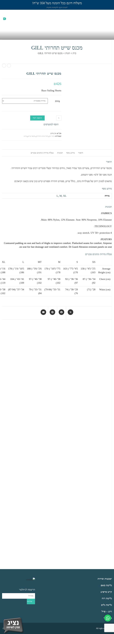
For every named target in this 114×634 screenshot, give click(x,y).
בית (74, 53)
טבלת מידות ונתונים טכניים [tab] (42, 153)
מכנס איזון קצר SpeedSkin (94, 531)
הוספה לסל (37, 118)
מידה (57, 101)
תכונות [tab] (60, 153)
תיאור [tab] (80, 153)
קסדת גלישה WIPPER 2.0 (94, 392)
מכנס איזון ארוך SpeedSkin (61, 392)
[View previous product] (9, 66)
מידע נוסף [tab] (70, 153)
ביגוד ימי (51, 136)
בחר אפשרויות (94, 407)
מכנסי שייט (31, 136)
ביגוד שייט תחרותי (42, 136)
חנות (67, 53)
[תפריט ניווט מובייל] (110, 18)
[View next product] (4, 66)
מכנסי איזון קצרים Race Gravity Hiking (86, 462)
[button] (52, 124)
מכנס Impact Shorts (47, 462)
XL (64, 195)
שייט (25, 136)
